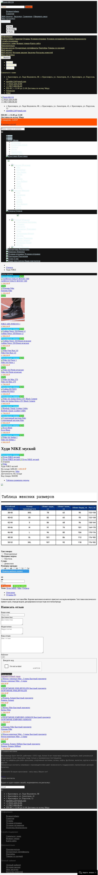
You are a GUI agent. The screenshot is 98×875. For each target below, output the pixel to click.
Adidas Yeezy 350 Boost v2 (12, 333)
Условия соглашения (56, 39)
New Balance (21, 181)
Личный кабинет (13, 865)
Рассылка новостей (44, 52)
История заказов (20, 52)
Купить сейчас (19, 586)
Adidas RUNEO (8, 391)
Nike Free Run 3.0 (8, 353)
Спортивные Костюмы (26, 222)
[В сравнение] (5, 584)
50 (17, 568)
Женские (25, 190)
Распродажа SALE (19, 145)
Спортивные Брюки (25, 233)
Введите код (8, 660)
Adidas (19, 174)
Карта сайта (35, 43)
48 (11, 568)
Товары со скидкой (56, 48)
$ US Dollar (11, 29)
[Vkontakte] (1, 776)
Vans (18, 176)
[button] (87, 872)
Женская (25, 247)
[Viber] (4, 776)
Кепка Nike (6, 710)
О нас (16, 259)
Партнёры (43, 48)
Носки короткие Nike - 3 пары (14, 736)
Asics (18, 183)
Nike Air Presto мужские (11, 372)
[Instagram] (2, 776)
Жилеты (19, 236)
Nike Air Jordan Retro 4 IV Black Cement (18, 401)
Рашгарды (20, 227)
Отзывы (26, 39)
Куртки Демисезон (24, 238)
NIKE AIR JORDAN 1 (10, 324)
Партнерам (23, 256)
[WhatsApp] (3, 776)
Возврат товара (23, 43)
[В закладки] (2, 584)
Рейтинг (4, 655)
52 (22, 568)
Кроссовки (16, 142)
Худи (18, 231)
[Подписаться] (2, 790)
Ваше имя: (5, 612)
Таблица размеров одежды (17, 480)
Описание (10, 592)
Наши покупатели (32, 261)
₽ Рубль (10, 32)
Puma (18, 186)
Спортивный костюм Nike (12, 420)
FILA (18, 197)
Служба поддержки (9, 41)
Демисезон (9, 564)
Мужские (26, 165)
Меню (15, 140)
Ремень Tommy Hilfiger (11, 746)
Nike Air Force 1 (8, 362)
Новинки (20, 252)
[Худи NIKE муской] (10, 457)
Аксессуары (16, 152)
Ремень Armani (7, 700)
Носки (14, 149)
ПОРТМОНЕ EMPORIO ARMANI (16, 719)
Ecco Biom (5, 430)
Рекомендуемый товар (10, 676)
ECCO (19, 188)
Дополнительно (8, 46)
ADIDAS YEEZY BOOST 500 (14, 281)
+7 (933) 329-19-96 (14, 84)
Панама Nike (6, 291)
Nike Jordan (21, 172)
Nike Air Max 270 (8, 382)
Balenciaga (20, 170)
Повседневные (10, 554)
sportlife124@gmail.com (16, 81)
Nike (18, 167)
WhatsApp (10, 91)
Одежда (14, 147)
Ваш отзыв (5, 636)
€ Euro (9, 26)
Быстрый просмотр (38, 679)
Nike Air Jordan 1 (8, 440)
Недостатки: (6, 626)
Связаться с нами (8, 43)
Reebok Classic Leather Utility (13, 411)
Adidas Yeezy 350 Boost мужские (15, 343)
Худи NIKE (11, 588)
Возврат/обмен (12, 11)
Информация (6, 36)
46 (5, 568)
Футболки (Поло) (24, 243)
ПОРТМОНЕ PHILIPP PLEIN (14, 690)
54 (28, 568)
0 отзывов (5, 462)
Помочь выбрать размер (12, 571)
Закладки (32, 52)
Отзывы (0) (11, 595)
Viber (8, 93)
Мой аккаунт (6, 50)
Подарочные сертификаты (26, 48)
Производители (8, 48)
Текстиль (8, 559)
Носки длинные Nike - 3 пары (14, 681)
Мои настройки (8, 55)
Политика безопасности (75, 39)
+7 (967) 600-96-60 (14, 86)
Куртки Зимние (23, 240)
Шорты (19, 245)
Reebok (19, 179)
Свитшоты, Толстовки (26, 229)
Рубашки (20, 224)
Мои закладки (12, 869)
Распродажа (24, 249)
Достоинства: (7, 617)
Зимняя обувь (17, 154)
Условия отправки (38, 39)
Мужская (26, 220)
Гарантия (10, 14)
